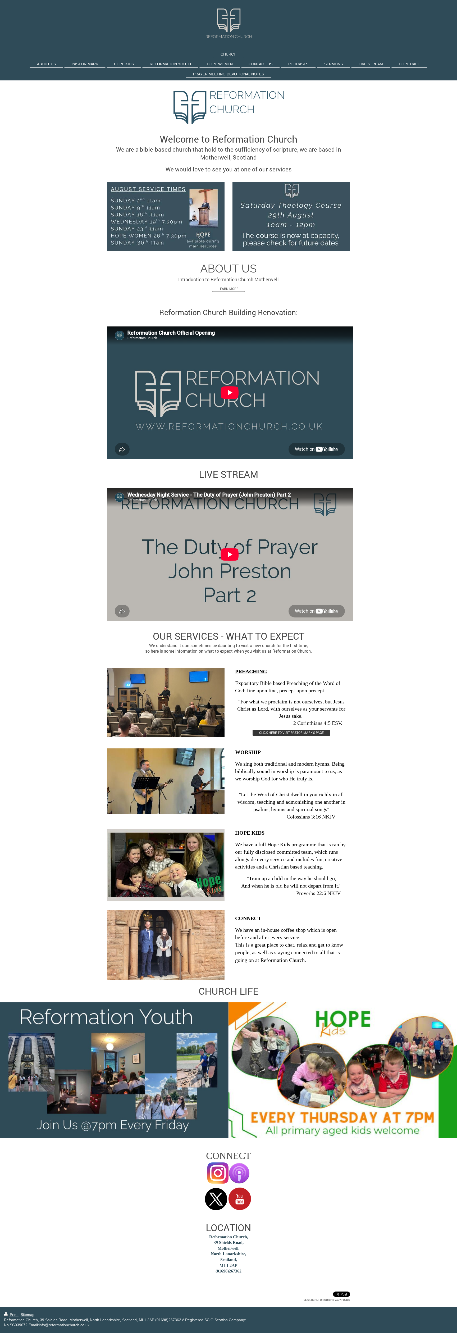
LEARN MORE (228, 289)
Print (14, 1314)
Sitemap (27, 1314)
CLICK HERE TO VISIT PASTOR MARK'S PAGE (291, 733)
